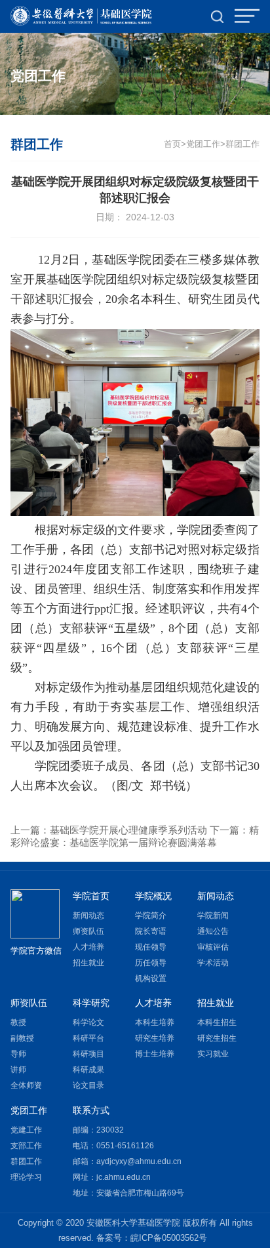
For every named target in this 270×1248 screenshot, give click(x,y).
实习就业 (213, 1053)
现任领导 (150, 947)
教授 (18, 1022)
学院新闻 (213, 915)
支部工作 (26, 1145)
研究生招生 (217, 1038)
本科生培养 (154, 1022)
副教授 (22, 1038)
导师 (18, 1053)
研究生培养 (154, 1038)
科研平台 (88, 1038)
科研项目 (88, 1053)
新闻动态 (88, 915)
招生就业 (88, 962)
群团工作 (242, 144)
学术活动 (213, 962)
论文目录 (88, 1085)
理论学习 (26, 1177)
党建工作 (26, 1130)
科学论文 (88, 1022)
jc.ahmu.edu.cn (123, 1177)
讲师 (18, 1069)
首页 (172, 144)
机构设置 (150, 978)
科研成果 (88, 1069)
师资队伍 (88, 931)
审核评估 (213, 947)
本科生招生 (217, 1022)
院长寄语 (150, 931)
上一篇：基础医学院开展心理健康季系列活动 (108, 829)
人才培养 (88, 947)
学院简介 (150, 915)
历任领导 (150, 962)
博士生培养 (154, 1053)
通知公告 (213, 931)
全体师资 (26, 1085)
